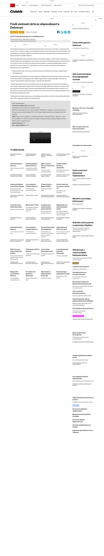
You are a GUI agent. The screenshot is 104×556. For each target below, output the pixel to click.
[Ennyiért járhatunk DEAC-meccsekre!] (63, 221)
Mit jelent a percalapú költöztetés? (82, 200)
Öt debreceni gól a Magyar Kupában (46, 185)
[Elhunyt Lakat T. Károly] (33, 199)
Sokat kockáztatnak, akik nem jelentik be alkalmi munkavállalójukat (83, 300)
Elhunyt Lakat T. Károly (32, 205)
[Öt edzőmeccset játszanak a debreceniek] (33, 265)
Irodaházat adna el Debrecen (81, 266)
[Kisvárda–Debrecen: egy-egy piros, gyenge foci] (63, 178)
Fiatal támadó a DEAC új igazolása (32, 250)
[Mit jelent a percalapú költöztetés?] (83, 190)
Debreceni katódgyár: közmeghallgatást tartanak (82, 76)
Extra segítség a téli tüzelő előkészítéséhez (80, 377)
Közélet (60, 11)
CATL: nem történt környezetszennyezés (79, 292)
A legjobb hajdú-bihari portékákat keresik (82, 356)
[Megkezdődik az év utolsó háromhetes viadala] (63, 199)
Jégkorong (14, 32)
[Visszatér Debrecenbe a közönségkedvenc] (48, 221)
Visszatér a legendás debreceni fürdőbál (82, 426)
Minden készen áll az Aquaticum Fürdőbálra (82, 415)
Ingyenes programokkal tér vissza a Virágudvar (83, 431)
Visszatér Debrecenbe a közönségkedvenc (48, 228)
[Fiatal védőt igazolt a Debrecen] (17, 157)
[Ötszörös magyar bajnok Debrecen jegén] (63, 265)
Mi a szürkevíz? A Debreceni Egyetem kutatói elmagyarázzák (82, 282)
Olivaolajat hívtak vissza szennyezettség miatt (79, 273)
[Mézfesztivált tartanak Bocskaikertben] (83, 324)
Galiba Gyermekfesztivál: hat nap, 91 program (83, 398)
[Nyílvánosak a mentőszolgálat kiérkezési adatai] (83, 241)
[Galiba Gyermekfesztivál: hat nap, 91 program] (83, 389)
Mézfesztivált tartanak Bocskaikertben (79, 333)
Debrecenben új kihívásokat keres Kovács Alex (46, 273)
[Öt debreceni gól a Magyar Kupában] (48, 178)
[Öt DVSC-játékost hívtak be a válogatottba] (63, 157)
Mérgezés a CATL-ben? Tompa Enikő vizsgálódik (83, 109)
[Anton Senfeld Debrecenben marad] (48, 243)
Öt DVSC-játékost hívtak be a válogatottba (61, 165)
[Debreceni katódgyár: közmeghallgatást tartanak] (83, 65)
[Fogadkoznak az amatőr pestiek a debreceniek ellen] (48, 199)
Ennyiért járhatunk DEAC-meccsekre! (61, 228)
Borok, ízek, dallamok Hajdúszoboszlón (79, 420)
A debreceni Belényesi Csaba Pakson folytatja (17, 185)
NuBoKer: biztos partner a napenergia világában (83, 224)
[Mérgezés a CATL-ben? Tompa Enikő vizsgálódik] (83, 100)
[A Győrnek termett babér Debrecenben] (17, 199)
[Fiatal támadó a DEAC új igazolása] (33, 243)
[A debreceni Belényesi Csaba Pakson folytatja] (17, 178)
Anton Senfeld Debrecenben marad (47, 250)
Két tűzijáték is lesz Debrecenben (82, 145)
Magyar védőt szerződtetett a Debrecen (14, 273)
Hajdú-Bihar (47, 11)
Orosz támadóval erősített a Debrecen (32, 185)
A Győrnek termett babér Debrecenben (16, 206)
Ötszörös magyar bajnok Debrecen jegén (63, 272)
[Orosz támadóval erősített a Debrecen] (33, 178)
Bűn (72, 11)
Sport (75, 11)
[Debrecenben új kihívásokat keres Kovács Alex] (48, 265)
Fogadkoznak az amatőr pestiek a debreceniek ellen (46, 207)
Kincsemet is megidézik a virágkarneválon (80, 410)
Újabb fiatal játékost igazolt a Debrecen (31, 164)
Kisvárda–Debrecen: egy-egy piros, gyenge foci (62, 186)
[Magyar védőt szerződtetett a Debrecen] (17, 265)
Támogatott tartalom (84, 11)
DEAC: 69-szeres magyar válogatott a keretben (16, 251)
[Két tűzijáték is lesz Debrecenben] (83, 137)
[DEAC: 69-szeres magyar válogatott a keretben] (17, 243)
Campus (40, 11)
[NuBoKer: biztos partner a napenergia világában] (83, 214)
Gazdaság (54, 11)
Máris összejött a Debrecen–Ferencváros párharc (48, 165)
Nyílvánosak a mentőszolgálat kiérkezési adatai (80, 252)
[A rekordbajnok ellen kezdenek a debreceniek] (63, 243)
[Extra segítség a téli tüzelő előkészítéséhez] (83, 368)
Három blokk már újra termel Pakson (83, 308)
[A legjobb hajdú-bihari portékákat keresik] (83, 347)
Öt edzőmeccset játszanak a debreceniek (30, 273)
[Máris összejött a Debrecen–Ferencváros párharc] (48, 157)
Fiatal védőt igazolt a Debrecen (16, 164)
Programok (66, 11)
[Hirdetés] (52, 2)
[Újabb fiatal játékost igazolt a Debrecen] (33, 157)
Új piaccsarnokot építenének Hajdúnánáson (80, 173)
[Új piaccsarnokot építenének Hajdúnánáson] (83, 162)
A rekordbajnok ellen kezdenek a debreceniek (62, 251)
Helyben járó (33, 11)
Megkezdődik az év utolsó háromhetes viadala (61, 207)
